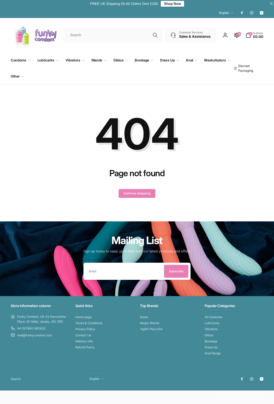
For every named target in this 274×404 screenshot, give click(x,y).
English (224, 13)
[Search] (155, 35)
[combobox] (113, 35)
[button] (254, 35)
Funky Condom (234, 397)
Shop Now (172, 4)
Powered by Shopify (253, 397)
